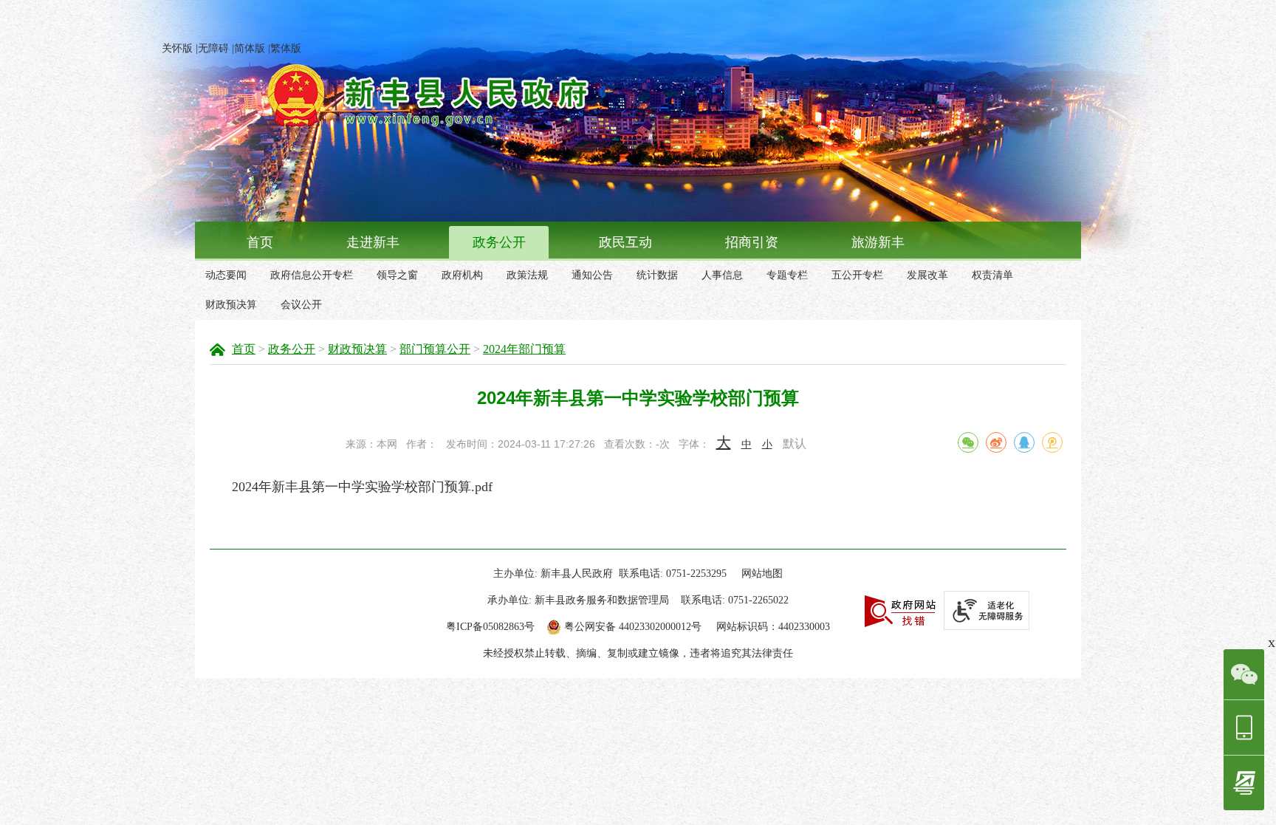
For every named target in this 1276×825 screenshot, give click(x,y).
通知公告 (592, 275)
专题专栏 (787, 275)
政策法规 (527, 275)
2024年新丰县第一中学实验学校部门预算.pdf (362, 486)
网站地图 (762, 573)
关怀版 (177, 48)
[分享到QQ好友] (1024, 442)
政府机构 (462, 275)
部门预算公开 (434, 349)
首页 (260, 242)
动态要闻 (226, 275)
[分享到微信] (968, 442)
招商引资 (751, 242)
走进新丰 (372, 242)
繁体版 (285, 48)
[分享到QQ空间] (1052, 442)
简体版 (249, 48)
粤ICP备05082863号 (490, 626)
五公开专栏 (857, 275)
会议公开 (301, 304)
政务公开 (499, 242)
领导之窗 (397, 275)
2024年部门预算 (524, 349)
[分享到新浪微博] (996, 442)
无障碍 (213, 48)
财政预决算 (231, 304)
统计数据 (657, 275)
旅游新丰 (878, 242)
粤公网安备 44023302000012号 (633, 626)
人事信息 (722, 275)
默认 (794, 443)
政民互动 (625, 242)
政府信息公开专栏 (311, 275)
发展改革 (927, 275)
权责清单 (992, 275)
